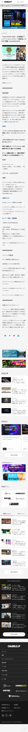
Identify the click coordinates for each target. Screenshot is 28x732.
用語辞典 (4, 662)
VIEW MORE (14, 455)
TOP (2, 5)
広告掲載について (6, 707)
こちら (8, 83)
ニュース (7, 5)
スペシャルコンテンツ (7, 659)
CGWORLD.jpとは (6, 704)
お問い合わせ (17, 707)
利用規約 (16, 704)
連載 (3, 655)
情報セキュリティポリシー (8, 710)
